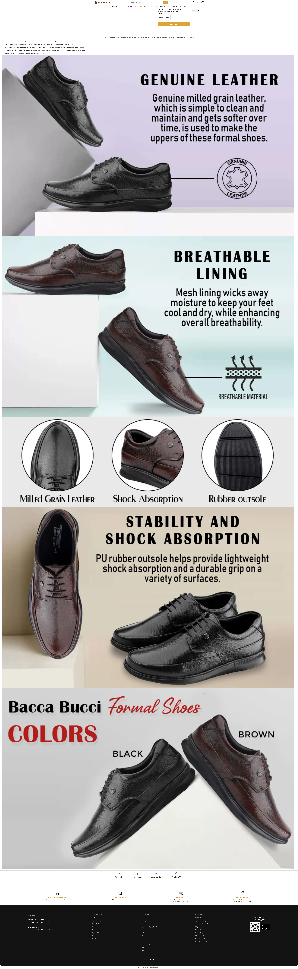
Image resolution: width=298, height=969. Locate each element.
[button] (197, 2)
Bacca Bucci (146, 967)
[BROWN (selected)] (161, 17)
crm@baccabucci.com (34, 925)
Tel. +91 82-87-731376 (34, 927)
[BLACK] (168, 17)
